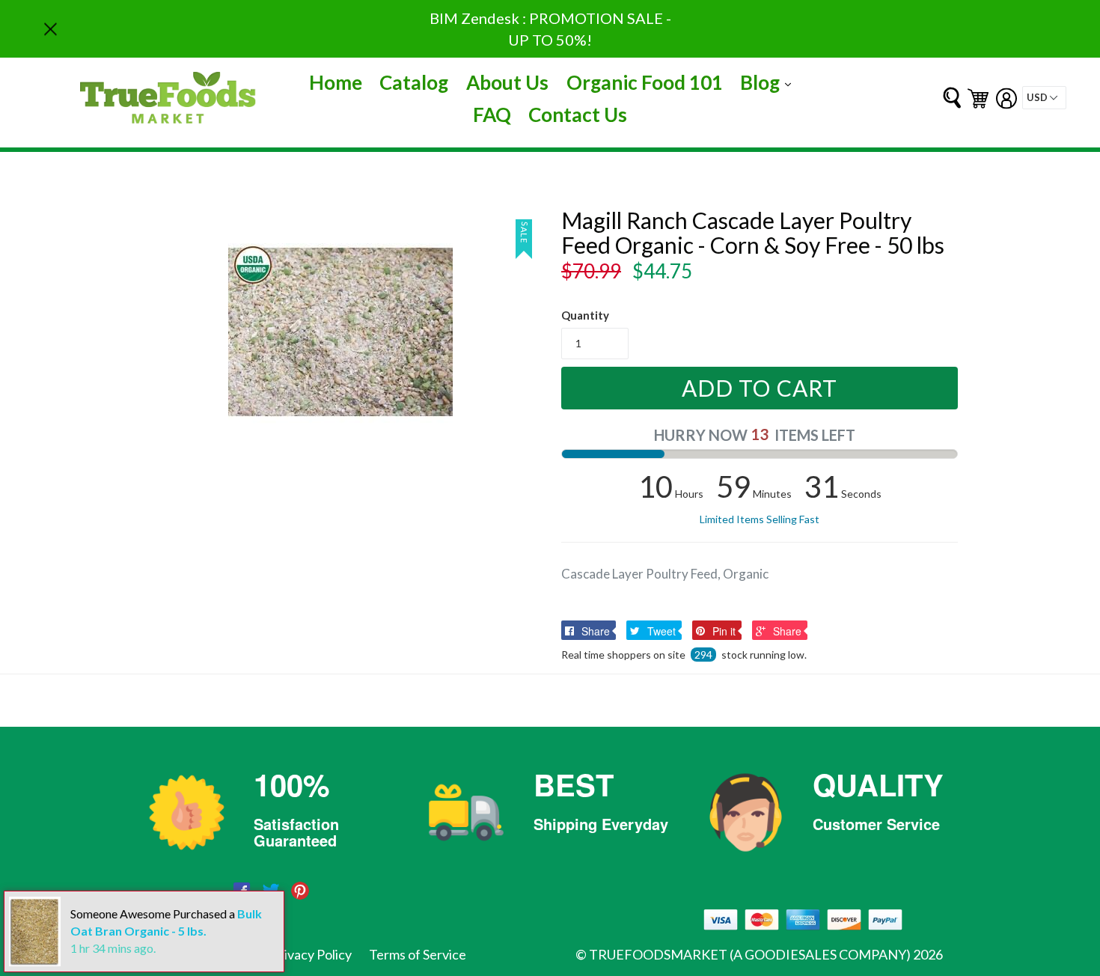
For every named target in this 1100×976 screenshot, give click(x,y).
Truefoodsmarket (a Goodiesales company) (750, 954)
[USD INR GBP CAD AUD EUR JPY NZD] (1044, 97)
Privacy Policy (311, 954)
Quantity (585, 315)
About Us (507, 82)
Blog (769, 82)
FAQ (492, 114)
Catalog (413, 82)
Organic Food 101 (644, 82)
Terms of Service (417, 954)
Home (335, 82)
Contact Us (577, 114)
